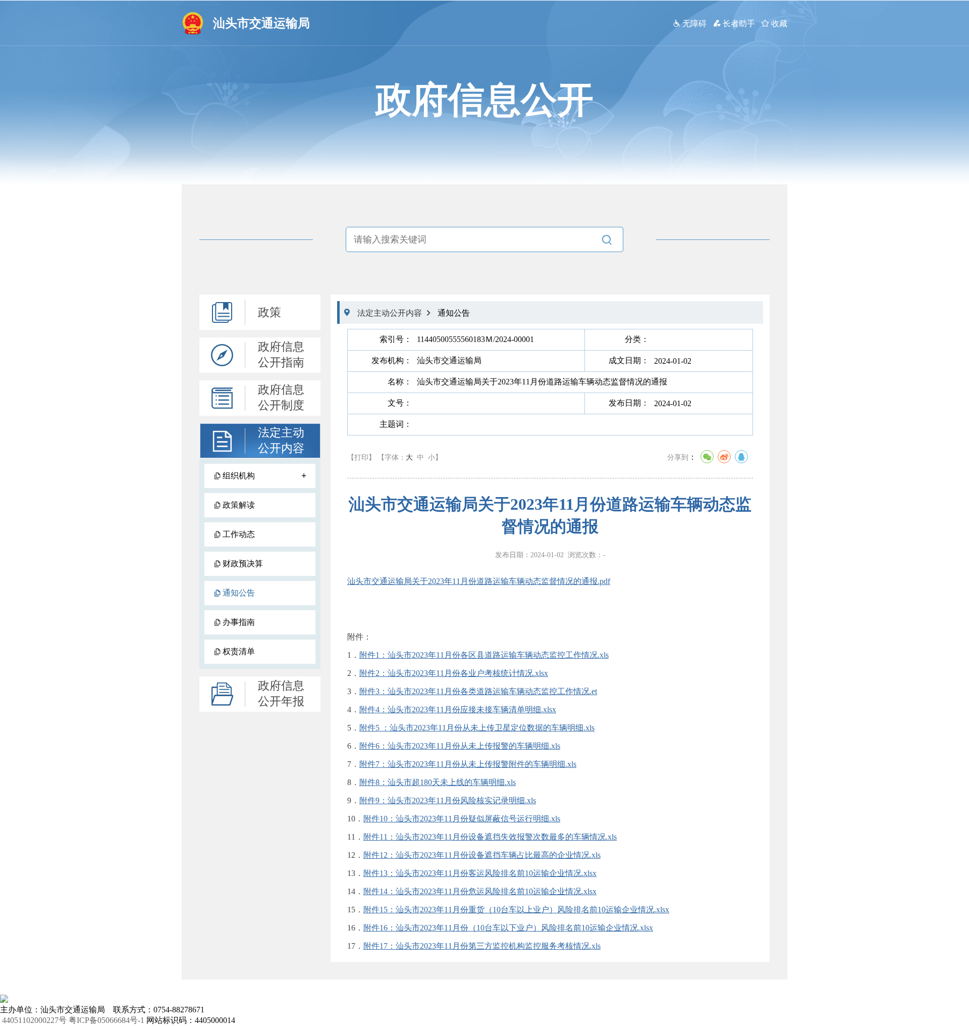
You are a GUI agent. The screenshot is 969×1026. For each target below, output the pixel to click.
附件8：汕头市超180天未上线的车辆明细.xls (437, 782)
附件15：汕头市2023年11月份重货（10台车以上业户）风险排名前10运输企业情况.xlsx (516, 909)
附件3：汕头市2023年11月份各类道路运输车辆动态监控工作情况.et (478, 691)
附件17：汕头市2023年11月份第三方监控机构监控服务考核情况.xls (482, 946)
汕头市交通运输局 (261, 23)
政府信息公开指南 (281, 354)
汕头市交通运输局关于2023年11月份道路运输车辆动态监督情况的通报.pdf (478, 581)
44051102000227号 (34, 1020)
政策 (269, 312)
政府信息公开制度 (281, 397)
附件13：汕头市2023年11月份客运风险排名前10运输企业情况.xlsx (480, 873)
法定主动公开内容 (281, 440)
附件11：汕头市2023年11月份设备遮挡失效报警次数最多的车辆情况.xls (490, 837)
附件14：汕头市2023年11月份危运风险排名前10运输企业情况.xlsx (480, 891)
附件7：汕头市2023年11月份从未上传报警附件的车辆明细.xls (467, 764)
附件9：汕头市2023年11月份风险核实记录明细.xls (447, 800)
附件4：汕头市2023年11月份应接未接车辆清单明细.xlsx (457, 709)
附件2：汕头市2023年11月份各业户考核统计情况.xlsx (453, 673)
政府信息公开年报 (281, 693)
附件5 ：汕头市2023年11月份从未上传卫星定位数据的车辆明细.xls (477, 727)
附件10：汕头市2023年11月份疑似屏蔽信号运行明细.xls (461, 818)
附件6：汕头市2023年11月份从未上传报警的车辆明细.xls (459, 746)
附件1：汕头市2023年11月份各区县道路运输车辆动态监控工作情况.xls (484, 655)
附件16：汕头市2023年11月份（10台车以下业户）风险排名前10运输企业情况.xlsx (508, 927)
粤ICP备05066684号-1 (106, 1020)
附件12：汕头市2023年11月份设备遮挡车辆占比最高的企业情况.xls (482, 855)
